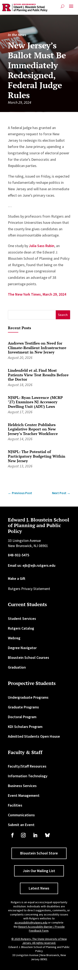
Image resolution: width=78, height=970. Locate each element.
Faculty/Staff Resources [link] (27, 766)
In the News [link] (17, 34)
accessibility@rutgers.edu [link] (31, 922)
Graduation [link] (17, 667)
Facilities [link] (15, 805)
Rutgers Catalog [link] (21, 628)
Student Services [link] (22, 618)
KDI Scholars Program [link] (25, 726)
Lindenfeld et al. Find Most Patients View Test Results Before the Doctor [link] (38, 375)
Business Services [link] (22, 785)
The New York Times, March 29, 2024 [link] (37, 294)
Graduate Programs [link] (23, 707)
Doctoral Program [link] (22, 716)
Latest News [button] (39, 888)
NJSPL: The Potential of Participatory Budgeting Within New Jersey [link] (36, 456)
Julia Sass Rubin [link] (41, 245)
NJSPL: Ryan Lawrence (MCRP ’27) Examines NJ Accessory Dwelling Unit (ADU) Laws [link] (35, 402)
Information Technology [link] (27, 776)
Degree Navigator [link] (22, 647)
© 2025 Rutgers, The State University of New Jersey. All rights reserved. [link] (39, 941)
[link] (24, 8)
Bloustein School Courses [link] (28, 657)
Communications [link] (21, 815)
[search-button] (62, 6)
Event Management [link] (24, 795)
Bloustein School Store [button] (39, 853)
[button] (71, 8)
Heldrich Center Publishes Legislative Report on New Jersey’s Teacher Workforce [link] (33, 429)
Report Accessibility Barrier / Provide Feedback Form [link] (41, 929)
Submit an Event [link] (21, 824)
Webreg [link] (14, 638)
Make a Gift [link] (16, 578)
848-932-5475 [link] (18, 555)
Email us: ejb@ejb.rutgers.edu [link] (31, 565)
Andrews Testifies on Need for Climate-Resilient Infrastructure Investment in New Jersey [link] (37, 348)
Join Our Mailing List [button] (39, 870)
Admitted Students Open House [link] (34, 736)
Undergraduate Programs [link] (28, 697)
